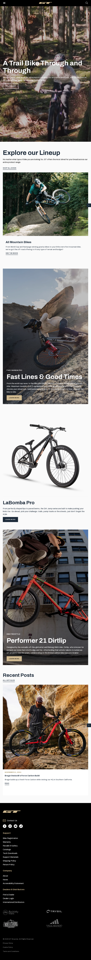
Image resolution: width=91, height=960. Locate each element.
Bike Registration (10, 838)
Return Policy (8, 865)
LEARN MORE (14, 397)
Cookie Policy (8, 947)
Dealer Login (8, 898)
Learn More (10, 86)
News (5, 880)
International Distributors (13, 902)
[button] (89, 205)
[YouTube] (15, 826)
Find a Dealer (8, 895)
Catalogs (7, 850)
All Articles (9, 680)
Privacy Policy (8, 943)
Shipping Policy (9, 861)
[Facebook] (4, 826)
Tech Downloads (10, 853)
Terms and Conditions (11, 951)
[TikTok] (21, 826)
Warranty (7, 842)
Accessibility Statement (13, 883)
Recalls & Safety (10, 846)
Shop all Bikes (9, 168)
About (5, 876)
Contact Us (12, 821)
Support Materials (10, 857)
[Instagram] (10, 826)
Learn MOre (14, 658)
